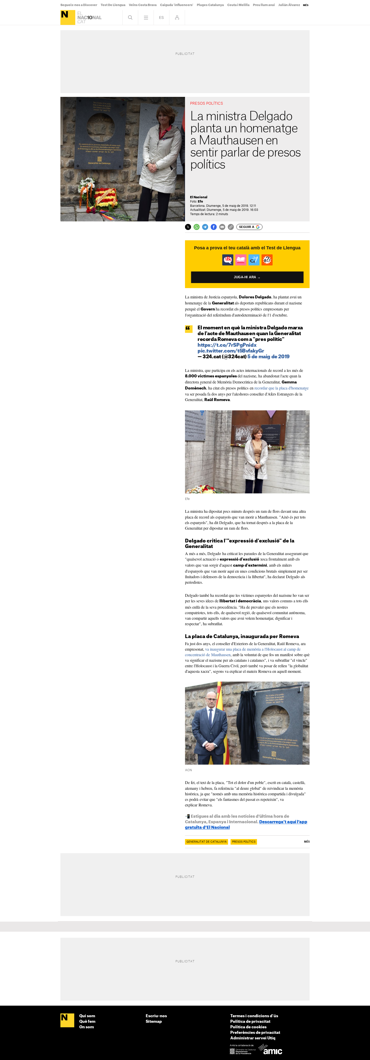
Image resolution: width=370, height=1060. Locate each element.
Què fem (87, 1022)
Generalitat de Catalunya (207, 842)
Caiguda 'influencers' (176, 5)
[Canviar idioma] (161, 17)
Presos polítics (243, 842)
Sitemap (154, 1022)
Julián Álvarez (289, 5)
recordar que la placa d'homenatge (281, 387)
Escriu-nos (156, 1016)
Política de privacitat (250, 1022)
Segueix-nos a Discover (78, 5)
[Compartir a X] (188, 227)
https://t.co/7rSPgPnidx (227, 345)
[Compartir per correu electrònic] (222, 227)
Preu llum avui (264, 5)
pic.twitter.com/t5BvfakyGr (231, 351)
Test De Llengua (113, 5)
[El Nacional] (67, 17)
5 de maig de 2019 (268, 357)
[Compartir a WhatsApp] (197, 227)
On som (86, 1027)
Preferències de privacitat (255, 1033)
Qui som (87, 1016)
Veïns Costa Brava (143, 5)
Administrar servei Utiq (252, 1038)
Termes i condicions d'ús (254, 1016)
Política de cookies (248, 1027)
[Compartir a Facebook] (214, 227)
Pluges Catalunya (210, 5)
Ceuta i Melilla (238, 5)
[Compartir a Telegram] (205, 227)
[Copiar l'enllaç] (231, 227)
